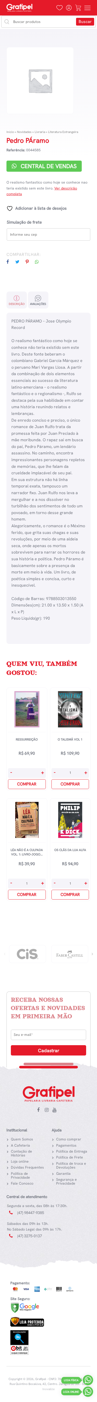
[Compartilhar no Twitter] (20, 262)
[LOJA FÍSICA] (88, 1381)
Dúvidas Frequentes (27, 1167)
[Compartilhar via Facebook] (10, 262)
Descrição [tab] (17, 304)
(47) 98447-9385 (30, 1212)
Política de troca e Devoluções (71, 1165)
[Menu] (87, 8)
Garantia (63, 1173)
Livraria (40, 132)
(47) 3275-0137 (29, 1236)
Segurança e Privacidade (66, 1181)
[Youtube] (56, 1110)
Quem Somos (22, 1139)
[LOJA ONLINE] (88, 1393)
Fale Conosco (22, 1183)
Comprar (26, 784)
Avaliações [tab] (38, 304)
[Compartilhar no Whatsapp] (39, 262)
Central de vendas (48, 166)
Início (10, 132)
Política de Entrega (71, 1151)
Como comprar (68, 1139)
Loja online (20, 1161)
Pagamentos (66, 1145)
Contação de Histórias (21, 1153)
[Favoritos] (59, 8)
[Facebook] (40, 1110)
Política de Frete (69, 1157)
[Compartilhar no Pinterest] (30, 262)
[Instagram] (48, 1110)
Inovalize (48, 1389)
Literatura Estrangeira (63, 132)
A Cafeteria (20, 1145)
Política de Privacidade (20, 1175)
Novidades (24, 132)
